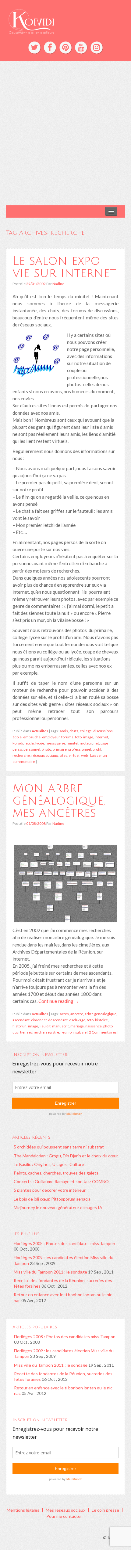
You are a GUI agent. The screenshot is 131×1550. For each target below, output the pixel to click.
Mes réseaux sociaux (65, 1510)
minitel (72, 743)
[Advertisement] (65, 133)
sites (63, 755)
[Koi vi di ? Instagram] (96, 47)
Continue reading (58, 1001)
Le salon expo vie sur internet (64, 267)
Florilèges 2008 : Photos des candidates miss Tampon (64, 1243)
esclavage (77, 1020)
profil (97, 749)
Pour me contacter (64, 1516)
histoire (101, 1020)
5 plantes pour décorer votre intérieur (50, 1190)
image (88, 737)
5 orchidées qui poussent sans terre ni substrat (59, 1146)
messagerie (55, 743)
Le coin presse (105, 1510)
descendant (58, 1020)
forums (67, 737)
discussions (103, 731)
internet (101, 737)
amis (64, 731)
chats (73, 731)
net (96, 743)
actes (64, 1013)
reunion (67, 1032)
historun (19, 1026)
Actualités (40, 731)
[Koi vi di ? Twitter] (34, 47)
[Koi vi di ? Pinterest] (65, 47)
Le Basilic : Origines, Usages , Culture (49, 1164)
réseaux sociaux (44, 755)
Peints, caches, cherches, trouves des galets (56, 1172)
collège (86, 731)
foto (78, 737)
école (17, 737)
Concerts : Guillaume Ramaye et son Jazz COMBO (61, 1181)
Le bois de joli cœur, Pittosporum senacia (52, 1199)
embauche (32, 737)
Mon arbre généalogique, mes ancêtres (58, 801)
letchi (29, 743)
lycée (39, 743)
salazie (81, 1032)
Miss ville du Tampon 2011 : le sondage (50, 1271)
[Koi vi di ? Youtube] (81, 47)
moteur (86, 743)
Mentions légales (23, 1510)
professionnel (79, 749)
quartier (19, 1032)
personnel (31, 749)
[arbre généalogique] (65, 882)
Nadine (58, 283)
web (84, 755)
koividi (17, 743)
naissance (93, 1026)
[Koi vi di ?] (65, 20)
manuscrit (60, 1026)
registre (52, 1032)
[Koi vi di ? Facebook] (50, 47)
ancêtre (76, 1013)
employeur (51, 737)
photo (46, 749)
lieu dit (45, 1026)
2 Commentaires (103, 1032)
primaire (60, 749)
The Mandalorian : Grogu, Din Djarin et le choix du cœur (66, 1155)
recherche (21, 755)
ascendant (21, 1020)
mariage (77, 1026)
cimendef (39, 1020)
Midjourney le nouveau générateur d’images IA (58, 1207)
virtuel (74, 755)
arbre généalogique (100, 1013)
